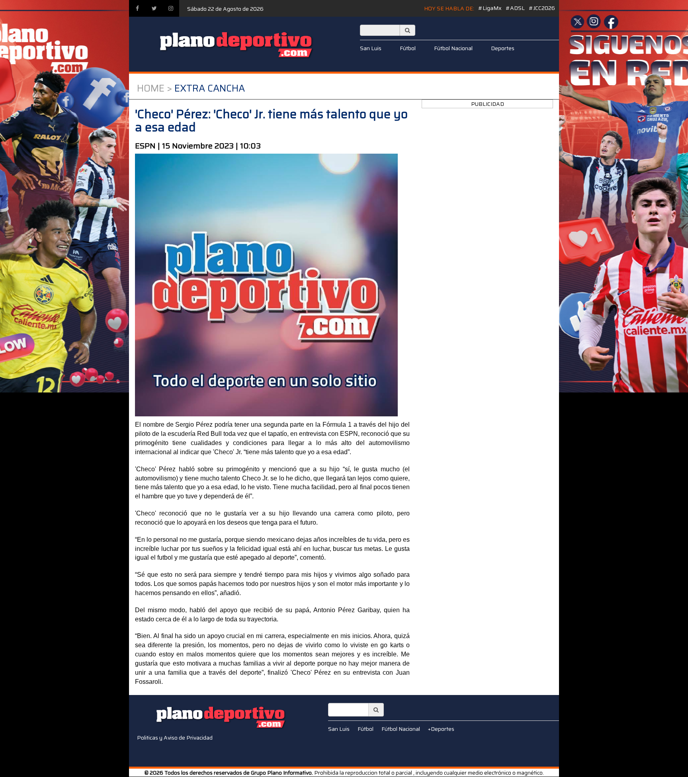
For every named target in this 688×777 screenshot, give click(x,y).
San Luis (370, 48)
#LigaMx (490, 8)
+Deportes (441, 729)
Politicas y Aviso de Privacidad (175, 737)
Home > (154, 88)
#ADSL (515, 8)
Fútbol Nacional (453, 48)
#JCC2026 (542, 8)
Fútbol (408, 48)
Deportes (502, 48)
